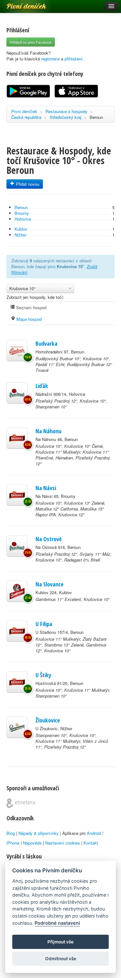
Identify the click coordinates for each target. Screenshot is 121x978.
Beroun (96, 117)
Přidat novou (27, 184)
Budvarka (46, 343)
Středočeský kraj (65, 117)
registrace (50, 59)
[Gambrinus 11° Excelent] (17, 591)
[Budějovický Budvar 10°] (17, 350)
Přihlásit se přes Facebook (31, 42)
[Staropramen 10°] (17, 727)
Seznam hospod (30, 307)
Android (94, 833)
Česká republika (26, 117)
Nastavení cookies (62, 843)
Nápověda (32, 843)
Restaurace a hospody (66, 111)
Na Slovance (49, 584)
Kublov (21, 229)
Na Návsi (45, 488)
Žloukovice (47, 720)
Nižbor (20, 235)
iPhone (12, 843)
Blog (10, 833)
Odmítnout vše (60, 958)
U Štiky (43, 675)
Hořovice (23, 219)
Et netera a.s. (20, 803)
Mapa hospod (28, 319)
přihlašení (74, 59)
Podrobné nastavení (57, 923)
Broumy (22, 213)
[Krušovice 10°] (17, 438)
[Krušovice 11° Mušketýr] (17, 631)
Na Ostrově (48, 539)
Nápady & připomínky (38, 833)
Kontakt (91, 843)
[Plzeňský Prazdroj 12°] (17, 393)
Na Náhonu (48, 431)
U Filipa (43, 624)
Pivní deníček (19, 4)
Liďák (41, 386)
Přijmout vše (60, 941)
